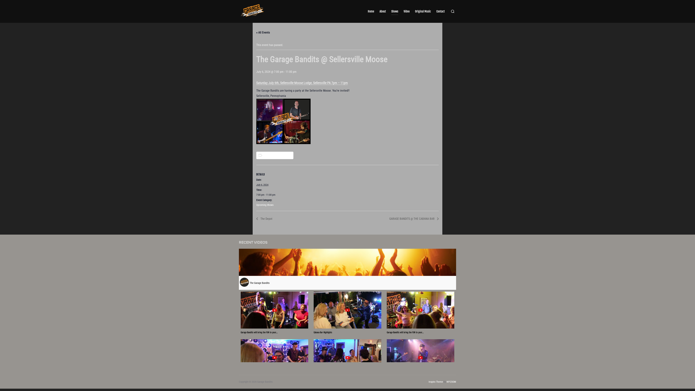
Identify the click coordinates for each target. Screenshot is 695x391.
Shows (394, 11)
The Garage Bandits (259, 282)
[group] (274, 313)
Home (371, 11)
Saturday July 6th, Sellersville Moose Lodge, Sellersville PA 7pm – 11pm (302, 83)
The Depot (266, 218)
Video (407, 11)
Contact (440, 11)
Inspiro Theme (436, 381)
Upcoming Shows (264, 204)
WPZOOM (451, 381)
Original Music (423, 11)
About (383, 11)
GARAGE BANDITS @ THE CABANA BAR (412, 218)
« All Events (263, 32)
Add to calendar (275, 155)
